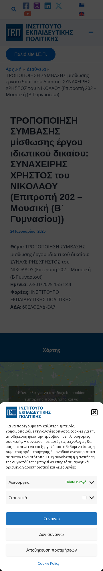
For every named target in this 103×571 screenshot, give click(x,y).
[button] (94, 412)
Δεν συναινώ (51, 534)
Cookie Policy (49, 563)
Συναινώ (51, 518)
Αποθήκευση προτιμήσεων (51, 550)
